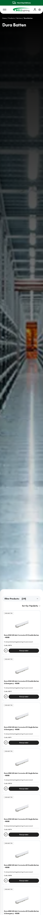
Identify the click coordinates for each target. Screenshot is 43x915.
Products (11, 18)
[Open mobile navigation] (4, 9)
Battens (19, 18)
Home (4, 18)
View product (23, 651)
